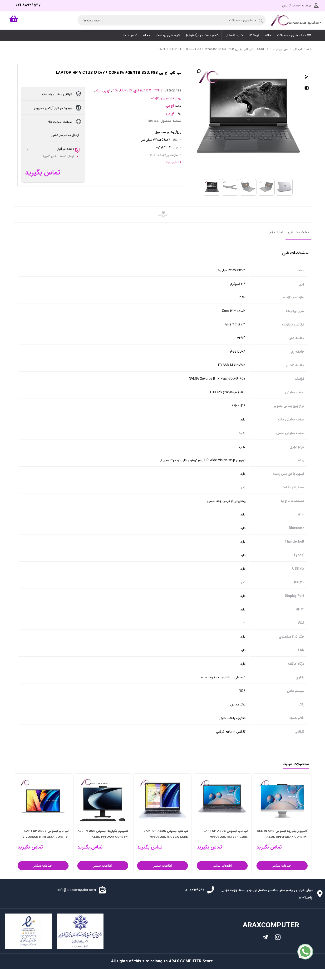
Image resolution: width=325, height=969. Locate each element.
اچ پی (106, 90)
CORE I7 (262, 49)
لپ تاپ (297, 49)
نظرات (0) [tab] (276, 232)
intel (115, 90)
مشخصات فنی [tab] (298, 232)
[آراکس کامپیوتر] (296, 20)
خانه (308, 49)
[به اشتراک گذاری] (306, 77)
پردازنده (176, 98)
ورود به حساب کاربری (296, 5)
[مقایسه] (306, 88)
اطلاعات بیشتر (282, 865)
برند (98, 90)
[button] (198, 71)
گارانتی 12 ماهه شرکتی (231, 731)
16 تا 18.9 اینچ (143, 90)
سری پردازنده (280, 49)
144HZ (157, 90)
